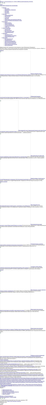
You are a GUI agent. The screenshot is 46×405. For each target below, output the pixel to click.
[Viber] (5, 3)
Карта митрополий (9, 45)
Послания (7, 11)
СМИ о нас (7, 27)
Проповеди (7, 13)
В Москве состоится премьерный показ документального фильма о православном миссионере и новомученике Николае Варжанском (22, 356)
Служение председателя (10, 25)
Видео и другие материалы (10, 43)
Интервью (7, 10)
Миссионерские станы (9, 31)
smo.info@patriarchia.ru (24, 1)
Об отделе (4, 14)
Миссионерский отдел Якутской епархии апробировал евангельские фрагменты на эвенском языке (22, 156)
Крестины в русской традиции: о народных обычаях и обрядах (21, 360)
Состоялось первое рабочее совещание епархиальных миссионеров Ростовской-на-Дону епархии (21, 267)
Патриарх (4, 7)
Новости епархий (8, 23)
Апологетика (7, 29)
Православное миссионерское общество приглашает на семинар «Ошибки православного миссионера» (21, 329)
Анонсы (1, 269)
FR (30, 1)
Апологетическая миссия (10, 40)
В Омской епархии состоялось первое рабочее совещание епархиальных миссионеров (21, 244)
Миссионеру (5, 37)
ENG (32, 1)
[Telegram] (1, 3)
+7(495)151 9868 (12, 397)
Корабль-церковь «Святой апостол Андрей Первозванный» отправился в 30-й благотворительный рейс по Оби (22, 179)
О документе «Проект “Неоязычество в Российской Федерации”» (21, 366)
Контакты (7, 18)
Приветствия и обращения (10, 9)
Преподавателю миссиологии (11, 44)
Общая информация (9, 15)
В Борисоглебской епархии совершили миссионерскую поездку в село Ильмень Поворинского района (21, 74)
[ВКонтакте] (3, 3)
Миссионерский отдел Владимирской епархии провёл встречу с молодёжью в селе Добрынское (20, 205)
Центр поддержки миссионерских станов (13, 20)
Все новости (4, 21)
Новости (2, 50)
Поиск (1, 4)
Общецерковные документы (10, 35)
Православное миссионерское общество (13, 19)
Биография (7, 8)
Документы (4, 33)
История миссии (8, 30)
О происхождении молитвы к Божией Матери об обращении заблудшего (23, 369)
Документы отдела (8, 34)
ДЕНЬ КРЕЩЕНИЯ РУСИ (13, 363)
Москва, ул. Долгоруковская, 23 (6, 1)
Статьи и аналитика (6, 28)
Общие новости (8, 22)
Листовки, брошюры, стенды (8, 392)
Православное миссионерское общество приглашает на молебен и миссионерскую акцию (21, 310)
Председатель (7, 16)
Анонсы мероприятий (9, 24)
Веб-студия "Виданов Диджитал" (14, 401)
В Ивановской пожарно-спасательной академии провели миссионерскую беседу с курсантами (20, 97)
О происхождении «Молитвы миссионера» (17, 372)
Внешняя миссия (8, 39)
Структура (7, 17)
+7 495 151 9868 (16, 1)
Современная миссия (9, 32)
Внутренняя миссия (9, 38)
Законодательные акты (9, 36)
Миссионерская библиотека (10, 42)
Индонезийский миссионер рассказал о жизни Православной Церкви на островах (21, 225)
